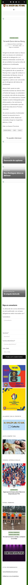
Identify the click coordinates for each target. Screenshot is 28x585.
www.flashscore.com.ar (10, 572)
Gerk (14, 130)
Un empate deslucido (12, 294)
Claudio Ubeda (7, 130)
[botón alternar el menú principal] (14, 10)
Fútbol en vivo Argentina (11, 576)
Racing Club (14, 37)
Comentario (6, 317)
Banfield (6, 291)
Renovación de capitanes (13, 160)
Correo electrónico (9, 341)
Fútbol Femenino (14, 532)
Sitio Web (6, 348)
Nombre (6, 333)
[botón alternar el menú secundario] (3, 2)
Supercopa (14, 489)
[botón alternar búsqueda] (24, 2)
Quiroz (19, 130)
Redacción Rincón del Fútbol (15, 44)
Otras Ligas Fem (14, 534)
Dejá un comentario (14, 47)
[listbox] (14, 480)
